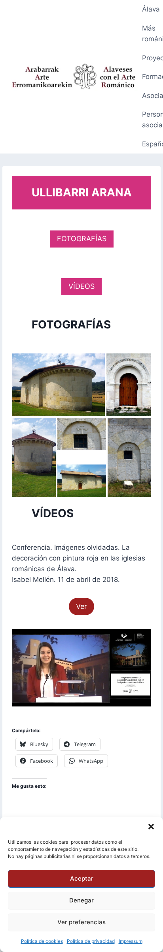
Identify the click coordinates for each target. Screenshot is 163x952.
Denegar (81, 900)
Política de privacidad (91, 941)
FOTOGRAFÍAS (81, 238)
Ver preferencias (81, 922)
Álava (151, 9)
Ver (81, 606)
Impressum (130, 941)
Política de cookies (42, 941)
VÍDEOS (81, 286)
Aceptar (81, 878)
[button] (151, 827)
